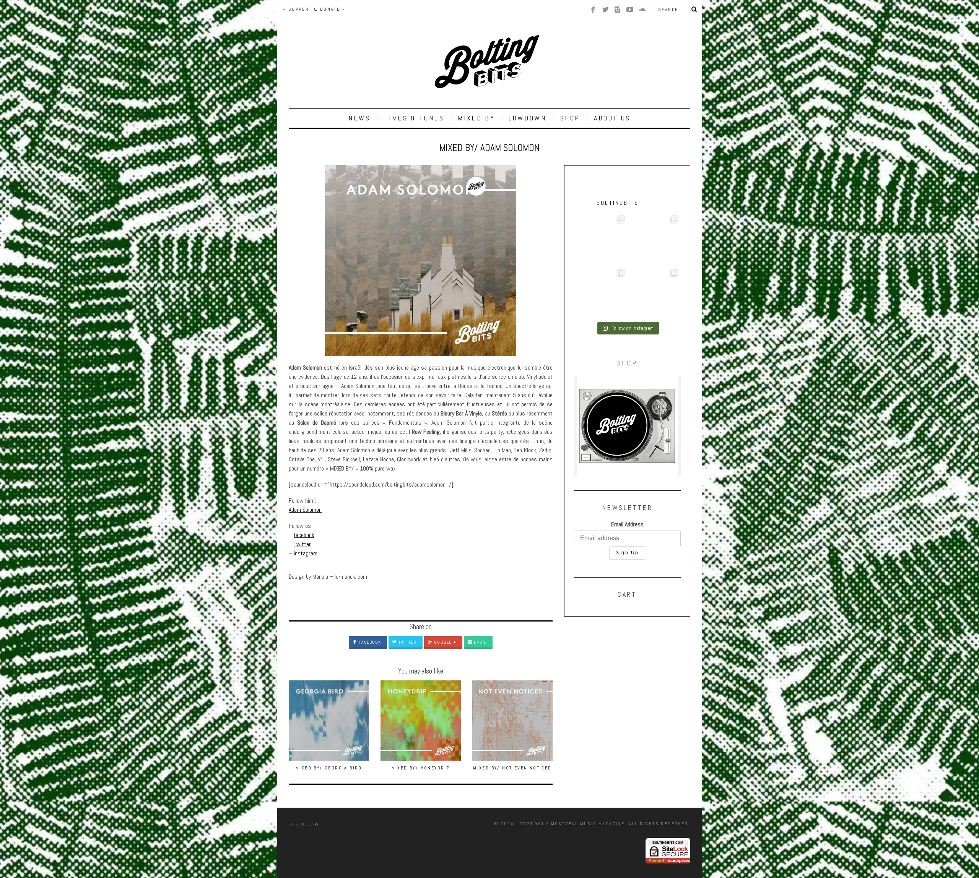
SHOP (570, 118)
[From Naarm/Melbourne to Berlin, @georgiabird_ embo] (654, 239)
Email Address (627, 524)
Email (479, 642)
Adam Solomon (305, 510)
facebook (304, 535)
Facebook (369, 642)
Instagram (305, 553)
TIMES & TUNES (414, 118)
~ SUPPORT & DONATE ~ (314, 9)
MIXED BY (476, 118)
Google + (444, 642)
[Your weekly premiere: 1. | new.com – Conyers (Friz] (600, 293)
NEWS (359, 118)
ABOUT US (612, 118)
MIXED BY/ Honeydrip (421, 768)
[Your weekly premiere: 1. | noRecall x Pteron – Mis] (600, 239)
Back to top (302, 824)
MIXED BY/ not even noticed (512, 768)
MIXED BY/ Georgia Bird (329, 768)
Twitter (302, 544)
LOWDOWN (527, 118)
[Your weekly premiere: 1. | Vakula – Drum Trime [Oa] (654, 293)
